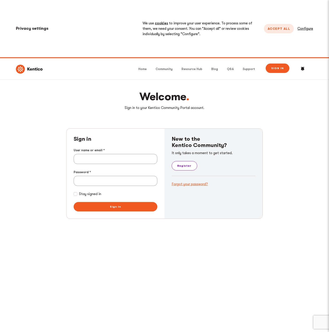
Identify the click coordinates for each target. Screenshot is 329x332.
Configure (305, 29)
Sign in (277, 68)
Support (249, 69)
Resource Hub (192, 69)
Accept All (279, 28)
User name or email (88, 150)
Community (164, 69)
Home (142, 69)
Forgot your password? (190, 184)
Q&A (230, 69)
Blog (214, 69)
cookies (161, 23)
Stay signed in (90, 194)
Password (81, 172)
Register (184, 165)
